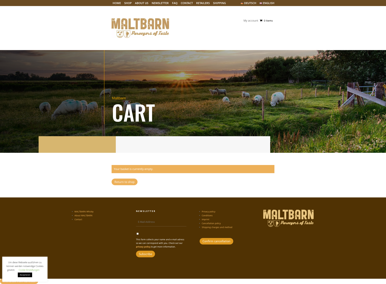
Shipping (219, 3)
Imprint (205, 219)
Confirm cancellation (216, 241)
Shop (128, 3)
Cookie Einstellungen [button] (29, 269)
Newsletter (160, 3)
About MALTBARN (83, 215)
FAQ (174, 3)
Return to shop (124, 182)
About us (141, 3)
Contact (187, 3)
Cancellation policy (211, 223)
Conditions (207, 215)
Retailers (203, 3)
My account (251, 20)
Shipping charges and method (217, 227)
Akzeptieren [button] (25, 274)
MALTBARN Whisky (83, 211)
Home (117, 3)
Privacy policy (208, 211)
